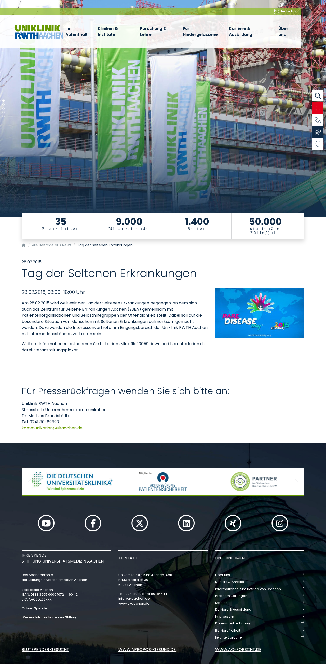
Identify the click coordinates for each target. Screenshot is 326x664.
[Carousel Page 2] (3, 105)
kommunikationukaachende (52, 428)
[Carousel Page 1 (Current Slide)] (3, 101)
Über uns (283, 31)
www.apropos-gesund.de (147, 650)
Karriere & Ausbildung (240, 31)
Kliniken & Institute (108, 31)
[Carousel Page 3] (3, 108)
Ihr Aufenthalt (76, 31)
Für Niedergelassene (200, 31)
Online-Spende (34, 608)
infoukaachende (134, 598)
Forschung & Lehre (153, 31)
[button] (29, 481)
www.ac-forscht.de (238, 650)
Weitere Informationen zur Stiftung (49, 617)
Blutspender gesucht (45, 650)
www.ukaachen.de (134, 603)
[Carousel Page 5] (3, 116)
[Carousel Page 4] (3, 112)
